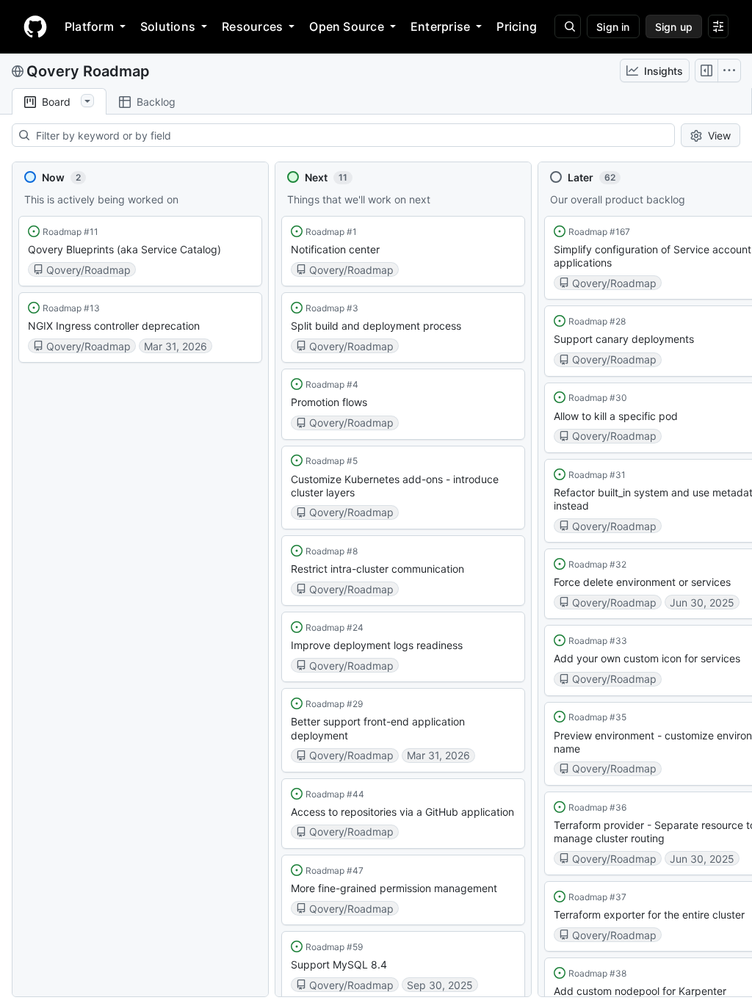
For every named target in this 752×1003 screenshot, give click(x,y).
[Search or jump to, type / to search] (567, 26)
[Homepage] (35, 26)
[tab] (59, 101)
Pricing (516, 26)
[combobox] (354, 135)
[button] (140, 251)
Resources (252, 26)
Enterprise (440, 26)
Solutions (167, 26)
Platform (89, 26)
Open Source (346, 26)
